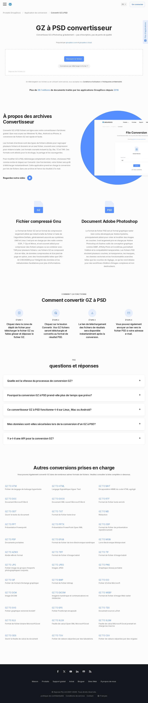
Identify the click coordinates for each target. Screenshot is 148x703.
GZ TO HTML (58, 486)
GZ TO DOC (10, 498)
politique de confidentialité (52, 696)
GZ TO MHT (104, 486)
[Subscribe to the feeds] (90, 672)
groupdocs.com (71, 43)
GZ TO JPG (10, 564)
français (103, 696)
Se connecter (137, 4)
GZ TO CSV (104, 635)
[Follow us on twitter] (64, 672)
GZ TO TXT (57, 511)
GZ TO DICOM (58, 592)
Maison (35, 681)
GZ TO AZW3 (11, 552)
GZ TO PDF (10, 539)
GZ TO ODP (104, 524)
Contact (90, 696)
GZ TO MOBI (105, 539)
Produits (45, 681)
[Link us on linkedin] (77, 672)
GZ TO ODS (10, 635)
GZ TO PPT (10, 524)
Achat (71, 681)
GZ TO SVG (10, 607)
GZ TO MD (104, 511)
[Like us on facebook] (58, 672)
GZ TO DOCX (58, 498)
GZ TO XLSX (58, 620)
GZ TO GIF (10, 580)
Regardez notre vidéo (14, 178)
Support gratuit (59, 681)
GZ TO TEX (104, 607)
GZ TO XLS (10, 620)
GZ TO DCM (11, 592)
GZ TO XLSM (105, 620)
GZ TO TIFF (57, 552)
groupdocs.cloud (85, 43)
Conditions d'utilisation (91, 82)
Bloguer (81, 681)
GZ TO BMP (57, 580)
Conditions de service (75, 696)
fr (123, 4)
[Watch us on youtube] (71, 672)
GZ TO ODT (10, 511)
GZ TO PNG (104, 564)
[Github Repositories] (84, 672)
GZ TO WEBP (105, 592)
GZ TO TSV (57, 635)
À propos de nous (108, 681)
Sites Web (92, 681)
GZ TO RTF (104, 498)
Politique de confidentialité (112, 82)
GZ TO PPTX (58, 524)
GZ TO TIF (104, 552)
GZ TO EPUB (58, 539)
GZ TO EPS (57, 607)
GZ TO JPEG (58, 564)
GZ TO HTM (11, 486)
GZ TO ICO (104, 580)
